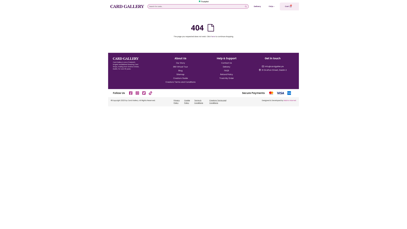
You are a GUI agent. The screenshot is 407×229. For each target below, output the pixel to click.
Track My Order (226, 78)
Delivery (257, 6)
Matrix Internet (290, 100)
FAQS (226, 70)
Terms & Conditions (198, 101)
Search (245, 6)
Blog (180, 70)
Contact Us (226, 63)
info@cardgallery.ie (274, 66)
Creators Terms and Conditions (180, 82)
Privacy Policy (177, 101)
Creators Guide (180, 78)
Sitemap (180, 74)
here (213, 36)
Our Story (180, 63)
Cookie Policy (187, 101)
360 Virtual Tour (180, 66)
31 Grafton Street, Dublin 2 (274, 70)
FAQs (271, 6)
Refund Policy (226, 74)
